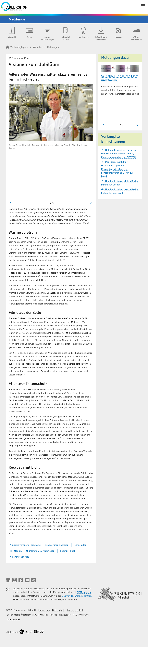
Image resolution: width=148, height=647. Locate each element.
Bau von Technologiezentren (77, 596)
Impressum (44, 610)
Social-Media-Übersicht (19, 615)
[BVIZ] (39, 632)
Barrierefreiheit (75, 610)
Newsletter (65, 615)
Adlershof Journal (19, 557)
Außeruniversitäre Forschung (25, 545)
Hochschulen (79, 545)
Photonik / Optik (67, 551)
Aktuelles (37, 47)
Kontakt (44, 615)
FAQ (35, 615)
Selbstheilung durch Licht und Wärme (119, 78)
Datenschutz (58, 610)
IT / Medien (16, 551)
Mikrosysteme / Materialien (40, 551)
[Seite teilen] (33, 580)
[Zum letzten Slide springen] (11, 203)
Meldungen (53, 47)
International (13, 619)
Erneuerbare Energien (57, 545)
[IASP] (25, 632)
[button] (8, 580)
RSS (75, 615)
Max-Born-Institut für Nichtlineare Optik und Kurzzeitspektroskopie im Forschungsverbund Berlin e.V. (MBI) (117, 169)
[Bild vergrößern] (51, 112)
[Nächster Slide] (91, 203)
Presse (53, 615)
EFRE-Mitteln (84, 592)
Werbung (84, 615)
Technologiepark (19, 47)
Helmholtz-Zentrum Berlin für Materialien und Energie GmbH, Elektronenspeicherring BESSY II (119, 154)
